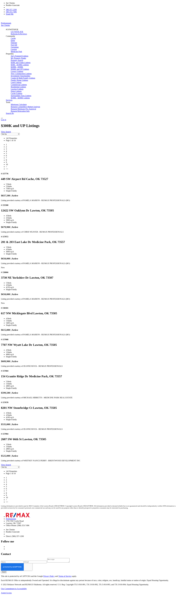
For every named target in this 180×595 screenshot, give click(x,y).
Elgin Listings (16, 91)
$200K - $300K (17, 67)
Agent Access (6, 593)
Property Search (17, 60)
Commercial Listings (19, 85)
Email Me (9, 14)
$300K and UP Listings (20, 69)
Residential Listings (18, 87)
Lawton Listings (17, 89)
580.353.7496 (11, 12)
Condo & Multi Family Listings (23, 78)
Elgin (13, 40)
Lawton (14, 49)
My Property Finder (18, 58)
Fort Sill (14, 45)
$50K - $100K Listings (20, 65)
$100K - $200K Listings (20, 98)
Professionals (11, 519)
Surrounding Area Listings (21, 96)
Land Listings (16, 82)
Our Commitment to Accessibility (14, 589)
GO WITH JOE (17, 32)
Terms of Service (65, 576)
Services (9, 100)
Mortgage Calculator (19, 104)
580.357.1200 (11, 10)
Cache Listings (16, 93)
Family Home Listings (19, 80)
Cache (13, 38)
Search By (10, 113)
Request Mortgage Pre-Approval (23, 109)
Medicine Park (16, 52)
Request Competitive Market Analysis (25, 107)
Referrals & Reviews (19, 34)
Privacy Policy (49, 576)
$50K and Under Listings (20, 63)
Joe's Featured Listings (19, 56)
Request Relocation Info (20, 111)
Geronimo (15, 47)
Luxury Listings (17, 71)
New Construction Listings (21, 74)
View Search (6, 132)
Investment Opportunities (20, 76)
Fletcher (14, 43)
